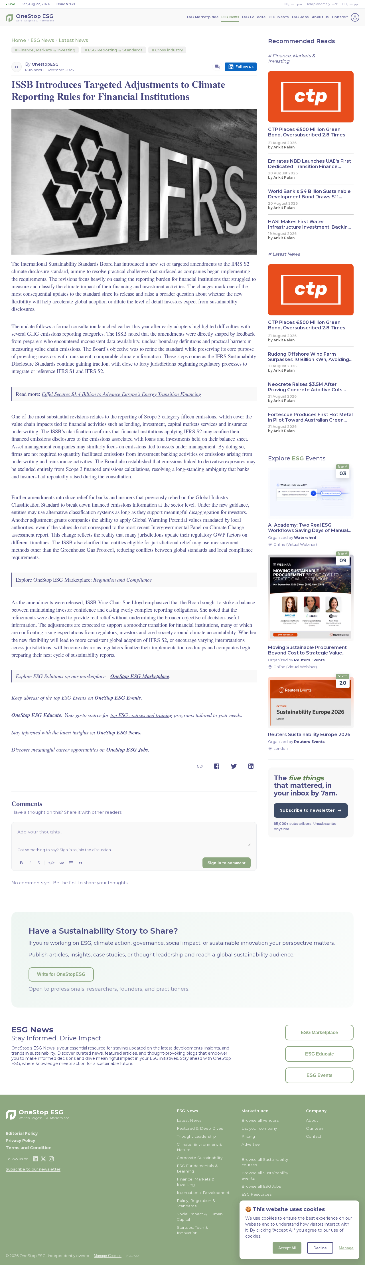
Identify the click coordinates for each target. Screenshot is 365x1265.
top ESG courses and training (141, 714)
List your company (259, 1128)
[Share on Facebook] (216, 766)
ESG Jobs (300, 17)
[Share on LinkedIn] (251, 766)
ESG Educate (254, 17)
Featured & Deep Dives (200, 1128)
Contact (340, 17)
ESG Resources (256, 1194)
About (312, 1120)
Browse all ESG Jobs (261, 1186)
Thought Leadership (196, 1136)
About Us (320, 17)
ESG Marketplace (203, 17)
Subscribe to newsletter (307, 810)
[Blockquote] (80, 863)
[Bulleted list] (71, 863)
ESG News (230, 17)
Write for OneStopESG (61, 974)
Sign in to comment (227, 863)
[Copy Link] (199, 766)
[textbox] (134, 836)
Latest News (73, 40)
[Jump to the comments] (217, 67)
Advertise (251, 1144)
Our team (315, 1128)
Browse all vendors (260, 1120)
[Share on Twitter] (234, 766)
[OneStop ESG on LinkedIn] (35, 1159)
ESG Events (279, 17)
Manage (346, 1248)
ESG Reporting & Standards (113, 50)
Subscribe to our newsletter (33, 1169)
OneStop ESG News (118, 732)
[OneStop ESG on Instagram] (51, 1159)
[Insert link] (61, 863)
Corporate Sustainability (199, 1157)
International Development (203, 1192)
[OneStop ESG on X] (43, 1159)
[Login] (355, 17)
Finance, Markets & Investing (45, 50)
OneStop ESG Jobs (127, 749)
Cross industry (167, 50)
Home (18, 40)
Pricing (248, 1136)
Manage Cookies (107, 1256)
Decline (320, 1248)
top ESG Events (70, 697)
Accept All (287, 1248)
